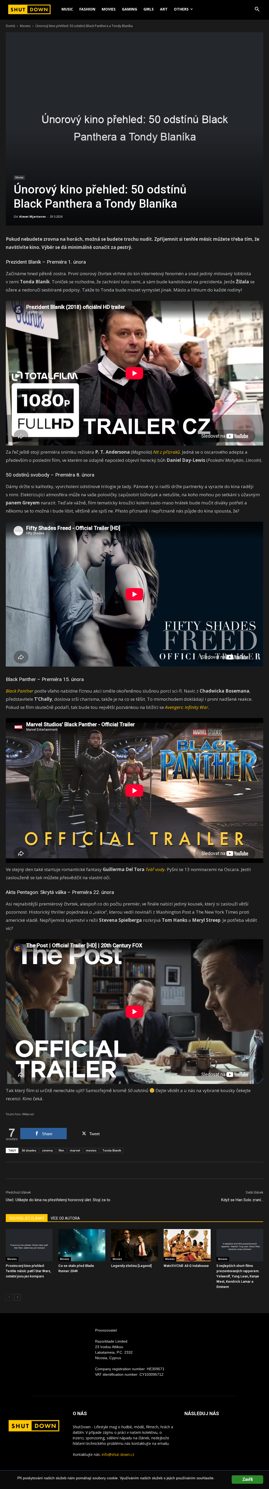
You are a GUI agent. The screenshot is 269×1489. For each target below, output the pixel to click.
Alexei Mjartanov (32, 216)
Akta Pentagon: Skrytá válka (36, 892)
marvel (75, 1150)
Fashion (87, 9)
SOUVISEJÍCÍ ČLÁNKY (26, 1218)
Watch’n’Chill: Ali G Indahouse (186, 1266)
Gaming (129, 9)
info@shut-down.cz (118, 1454)
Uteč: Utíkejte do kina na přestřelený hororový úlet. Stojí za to (58, 1200)
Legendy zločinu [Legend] (131, 1266)
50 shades (29, 1150)
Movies (109, 9)
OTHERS (181, 9)
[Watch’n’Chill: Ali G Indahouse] (187, 1245)
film (61, 1150)
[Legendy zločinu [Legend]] (134, 1245)
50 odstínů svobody (27, 475)
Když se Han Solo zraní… (242, 1200)
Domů (10, 26)
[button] (257, 9)
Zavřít (247, 1479)
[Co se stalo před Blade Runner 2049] (81, 1245)
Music (67, 9)
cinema (47, 1150)
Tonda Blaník (111, 1150)
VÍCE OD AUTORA (65, 1218)
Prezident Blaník (23, 262)
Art (164, 9)
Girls (148, 9)
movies (91, 1150)
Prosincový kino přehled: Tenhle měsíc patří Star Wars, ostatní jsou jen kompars (28, 1271)
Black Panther (21, 679)
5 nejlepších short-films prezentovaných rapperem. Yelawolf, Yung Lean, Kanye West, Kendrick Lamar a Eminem (238, 1276)
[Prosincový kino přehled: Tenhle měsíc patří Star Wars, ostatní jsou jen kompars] (29, 1245)
